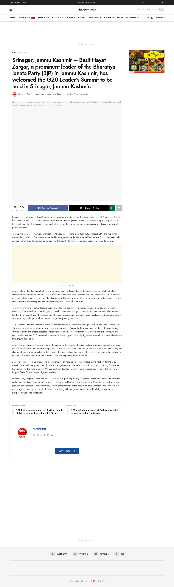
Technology (147, 18)
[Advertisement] (87, 31)
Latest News (26, 18)
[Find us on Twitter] (143, 9)
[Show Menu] (11, 10)
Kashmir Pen (25, 94)
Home (12, 18)
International (95, 18)
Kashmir (71, 18)
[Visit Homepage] (87, 10)
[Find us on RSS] (153, 9)
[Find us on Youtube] (148, 9)
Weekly (159, 18)
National (82, 18)
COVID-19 (59, 18)
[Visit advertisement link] (147, 61)
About (12, 2)
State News (43, 18)
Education (109, 18)
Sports (120, 18)
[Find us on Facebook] (138, 9)
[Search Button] (163, 2)
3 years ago (39, 94)
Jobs (24, 2)
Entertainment (132, 18)
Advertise (18, 2)
